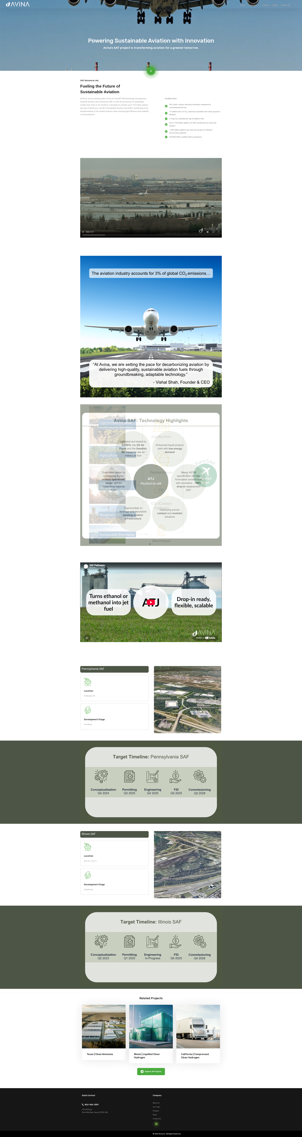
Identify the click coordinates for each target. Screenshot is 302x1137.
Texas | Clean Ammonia (100, 1054)
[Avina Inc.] (17, 4)
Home (242, 5)
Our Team (156, 1107)
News (275, 5)
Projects (265, 5)
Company (252, 5)
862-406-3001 (91, 1104)
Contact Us (285, 5)
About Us (156, 1103)
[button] (82, 326)
